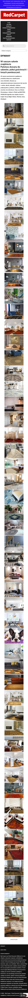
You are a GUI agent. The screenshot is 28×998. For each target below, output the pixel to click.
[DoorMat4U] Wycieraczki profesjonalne (17, 995)
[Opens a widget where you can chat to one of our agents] (23, 995)
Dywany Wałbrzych (5, 953)
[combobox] (14, 51)
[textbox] (14, 51)
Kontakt (9, 39)
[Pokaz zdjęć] (14, 939)
